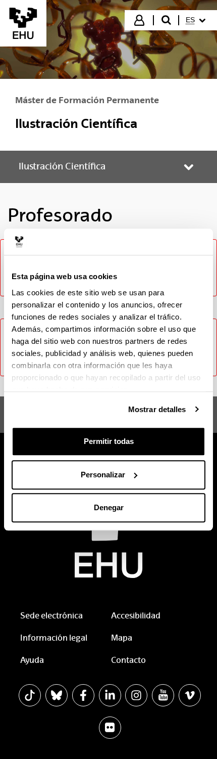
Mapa (121, 638)
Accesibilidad (135, 615)
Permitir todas (109, 441)
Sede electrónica (51, 615)
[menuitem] (197, 20)
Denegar (109, 507)
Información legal (53, 638)
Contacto (128, 660)
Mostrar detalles (157, 409)
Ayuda (32, 660)
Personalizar (103, 474)
